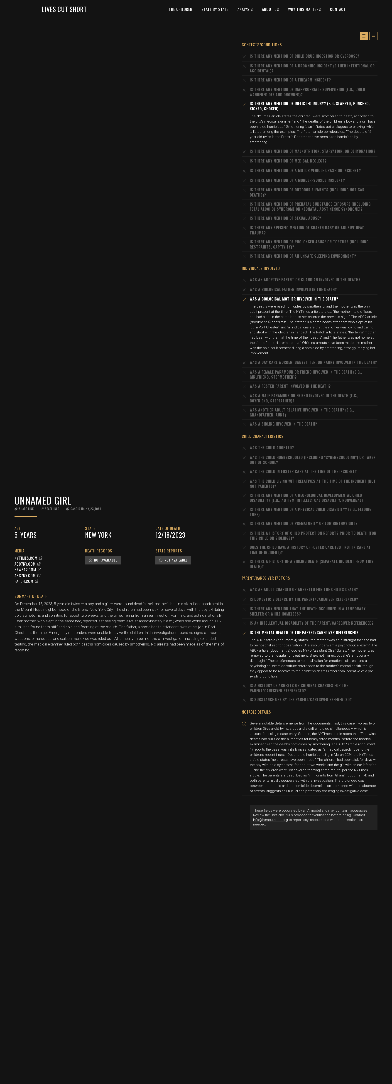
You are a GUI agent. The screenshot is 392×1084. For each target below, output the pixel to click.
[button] (24, 509)
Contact (338, 9)
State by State (214, 9)
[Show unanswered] (364, 36)
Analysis (245, 9)
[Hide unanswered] (373, 36)
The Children (180, 9)
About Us (270, 9)
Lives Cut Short (64, 9)
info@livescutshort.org (270, 820)
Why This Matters (304, 9)
